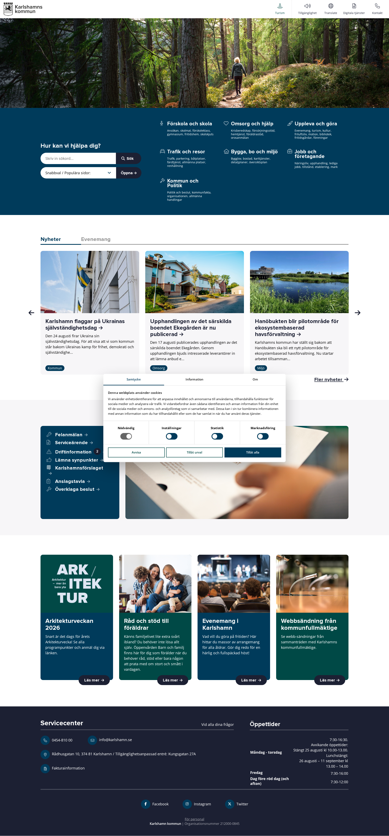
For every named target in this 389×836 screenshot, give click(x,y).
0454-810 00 (62, 740)
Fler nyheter (328, 379)
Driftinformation (76, 452)
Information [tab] (194, 379)
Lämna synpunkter (76, 460)
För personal (194, 819)
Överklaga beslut (74, 489)
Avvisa (136, 452)
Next (357, 312)
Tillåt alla (252, 452)
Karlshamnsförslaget (79, 468)
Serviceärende (71, 442)
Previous (31, 312)
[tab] (61, 239)
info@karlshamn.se (115, 739)
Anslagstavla (70, 481)
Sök (130, 158)
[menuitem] (280, 9)
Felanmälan (68, 434)
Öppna (127, 173)
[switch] (171, 436)
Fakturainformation (68, 767)
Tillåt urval (194, 452)
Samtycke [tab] (134, 379)
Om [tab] (255, 379)
